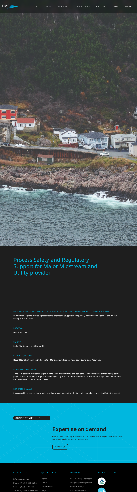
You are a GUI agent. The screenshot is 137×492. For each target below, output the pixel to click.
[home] (10, 7)
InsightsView (47, 487)
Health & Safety (76, 487)
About (44, 483)
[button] (64, 7)
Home (44, 479)
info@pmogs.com (21, 479)
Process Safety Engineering (82, 479)
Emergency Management (81, 483)
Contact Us (60, 447)
